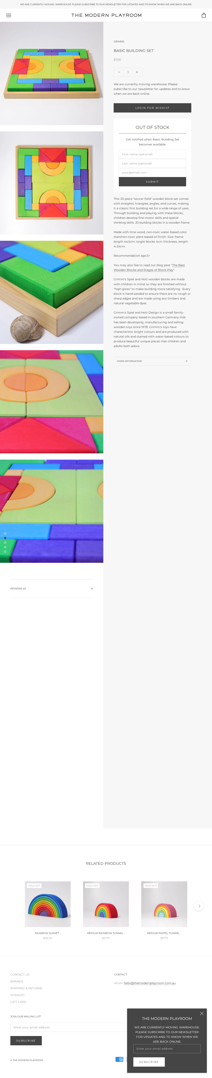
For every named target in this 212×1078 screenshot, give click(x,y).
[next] (199, 906)
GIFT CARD (18, 1002)
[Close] (202, 1013)
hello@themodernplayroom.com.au (150, 983)
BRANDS (16, 981)
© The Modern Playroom (26, 1060)
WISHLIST (17, 995)
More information (129, 361)
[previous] (13, 906)
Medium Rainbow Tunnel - (106, 933)
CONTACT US (20, 974)
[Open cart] (204, 15)
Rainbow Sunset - (48, 933)
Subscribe (149, 1062)
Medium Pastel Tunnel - (164, 933)
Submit (152, 181)
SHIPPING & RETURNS (26, 988)
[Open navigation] (8, 15)
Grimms (119, 41)
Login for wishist (152, 107)
